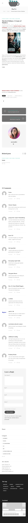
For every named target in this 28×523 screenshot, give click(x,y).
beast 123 (10, 235)
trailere (8, 11)
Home (4, 11)
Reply (19, 198)
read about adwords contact (15, 324)
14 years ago (10, 211)
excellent (10, 298)
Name (5, 387)
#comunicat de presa (19, 484)
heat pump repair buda (14, 260)
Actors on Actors (6, 453)
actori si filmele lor (7, 451)
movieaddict (4, 24)
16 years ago (8, 162)
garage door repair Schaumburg (16, 217)
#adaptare (5, 484)
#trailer (4, 490)
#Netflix (12, 486)
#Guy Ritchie (10, 95)
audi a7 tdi (11, 311)
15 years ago (8, 24)
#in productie (5, 486)
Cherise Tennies (12, 205)
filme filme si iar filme (8, 18)
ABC (3, 448)
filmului (14, 27)
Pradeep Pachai (12, 354)
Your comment (7, 375)
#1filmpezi (5, 438)
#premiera (18, 486)
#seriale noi (5, 488)
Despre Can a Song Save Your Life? (13, 111)
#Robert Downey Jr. (18, 95)
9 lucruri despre (6, 443)
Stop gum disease (12, 273)
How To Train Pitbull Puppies (16, 286)
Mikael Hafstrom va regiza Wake (15, 119)
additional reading (13, 336)
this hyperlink (11, 248)
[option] (14, 160)
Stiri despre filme (13, 110)
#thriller (21, 488)
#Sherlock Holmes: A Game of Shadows (9, 97)
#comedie (11, 484)
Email (5, 394)
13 (13, 24)
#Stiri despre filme (13, 488)
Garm (9, 192)
